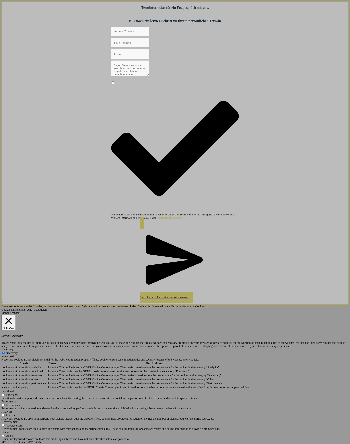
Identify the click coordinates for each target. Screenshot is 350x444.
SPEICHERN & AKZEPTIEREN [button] (21, 442)
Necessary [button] (7, 349)
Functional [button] (7, 391)
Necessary (12, 353)
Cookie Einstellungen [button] (13, 309)
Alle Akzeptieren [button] (37, 309)
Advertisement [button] (9, 421)
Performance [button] (8, 401)
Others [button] (5, 432)
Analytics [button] (6, 411)
